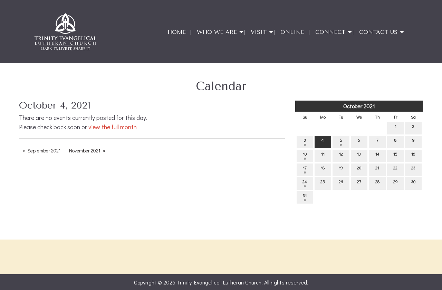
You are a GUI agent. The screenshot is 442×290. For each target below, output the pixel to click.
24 (304, 181)
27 (359, 181)
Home (176, 32)
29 (395, 181)
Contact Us (378, 32)
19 (341, 167)
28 (377, 181)
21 (377, 167)
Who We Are (217, 32)
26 (341, 181)
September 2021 (44, 150)
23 (413, 167)
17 (305, 167)
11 (323, 154)
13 (359, 154)
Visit (259, 32)
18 (323, 167)
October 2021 (359, 106)
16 (413, 154)
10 (305, 154)
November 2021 (84, 150)
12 (341, 154)
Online (292, 32)
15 (395, 154)
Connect (330, 32)
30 (413, 181)
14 (377, 154)
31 (305, 195)
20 (359, 167)
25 (322, 181)
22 (395, 167)
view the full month (112, 127)
